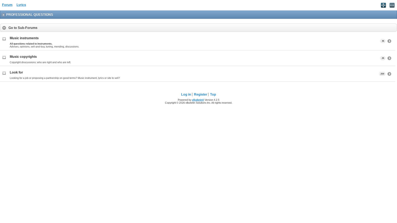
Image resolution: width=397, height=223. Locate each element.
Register (200, 94)
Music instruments (24, 38)
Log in (186, 94)
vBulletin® (198, 99)
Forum (7, 5)
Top (213, 94)
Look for (16, 72)
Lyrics (21, 5)
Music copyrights (23, 56)
